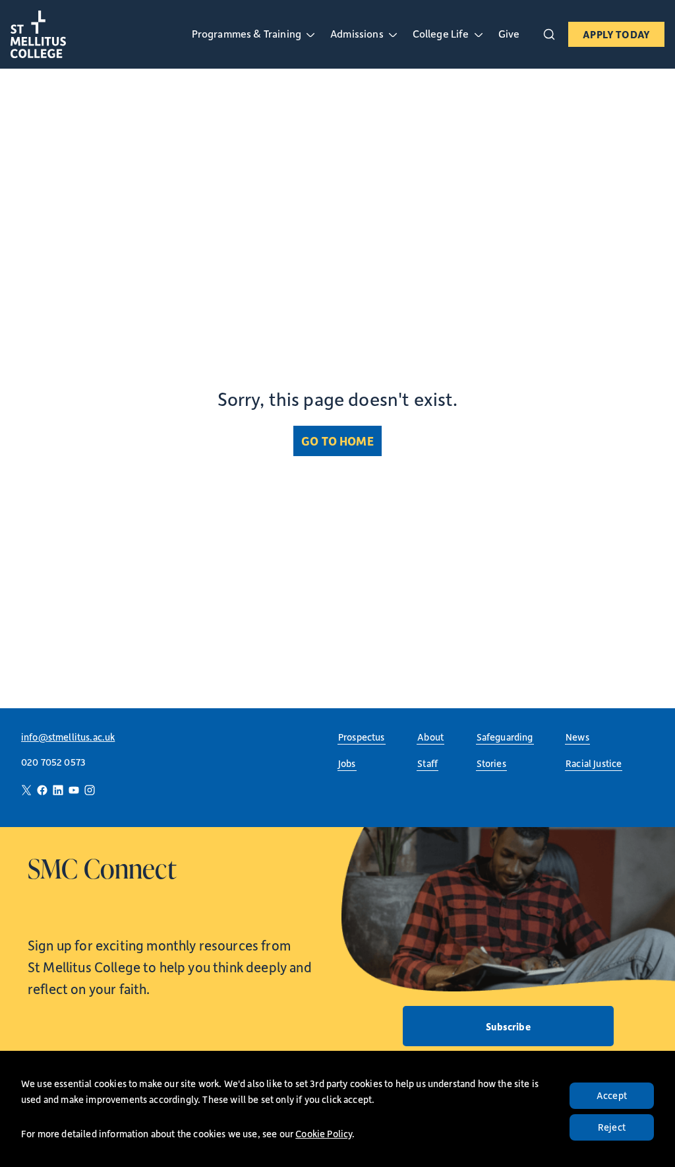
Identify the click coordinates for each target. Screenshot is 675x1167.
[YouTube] (74, 790)
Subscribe (508, 1026)
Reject (612, 1127)
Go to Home (337, 441)
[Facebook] (42, 790)
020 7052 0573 (53, 762)
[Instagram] (89, 790)
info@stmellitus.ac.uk (68, 737)
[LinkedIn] (58, 790)
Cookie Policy (323, 1133)
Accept (612, 1095)
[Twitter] (26, 790)
